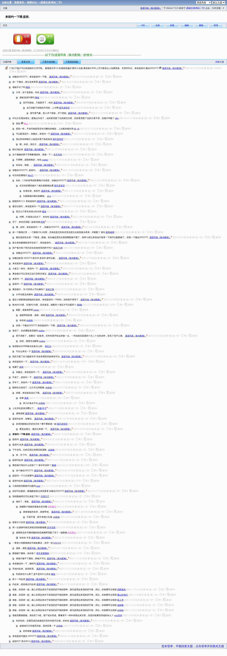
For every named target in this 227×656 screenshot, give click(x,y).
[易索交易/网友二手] (51, 2)
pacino (36, 310)
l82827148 (57, 248)
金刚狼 (120, 605)
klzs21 (30, 175)
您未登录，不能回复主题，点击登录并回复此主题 (193, 646)
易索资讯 (19, 2)
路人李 (120, 600)
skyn (49, 196)
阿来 (43, 222)
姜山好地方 (122, 595)
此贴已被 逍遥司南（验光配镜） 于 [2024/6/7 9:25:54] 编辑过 (31, 50)
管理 (216, 25)
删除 (201, 25)
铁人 (26, 123)
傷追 (28, 87)
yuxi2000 (118, 615)
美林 (26, 398)
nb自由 (29, 320)
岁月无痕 (57, 154)
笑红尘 (48, 346)
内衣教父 (52, 506)
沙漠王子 (45, 496)
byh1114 (57, 543)
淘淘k (79, 305)
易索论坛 (32, 2)
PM (143, 25)
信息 (158, 25)
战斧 (21, 367)
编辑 (187, 25)
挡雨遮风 (121, 589)
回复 (172, 25)
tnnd (38, 486)
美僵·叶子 (42, 408)
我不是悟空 (64, 108)
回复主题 (219, 62)
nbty (117, 118)
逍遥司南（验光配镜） (151, 8)
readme (45, 160)
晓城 (54, 465)
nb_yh (76, 128)
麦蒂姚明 (110, 232)
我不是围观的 (42, 553)
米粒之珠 (50, 289)
